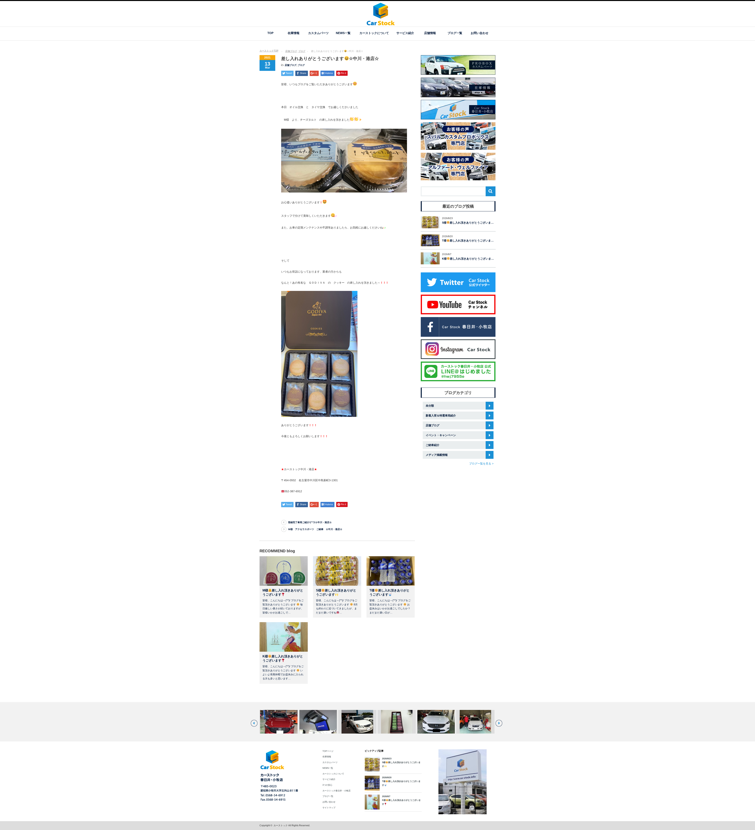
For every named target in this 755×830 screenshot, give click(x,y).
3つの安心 (327, 785)
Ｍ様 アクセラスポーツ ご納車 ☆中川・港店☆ (315, 529)
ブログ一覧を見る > (481, 463)
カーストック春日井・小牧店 (336, 790)
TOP (270, 33)
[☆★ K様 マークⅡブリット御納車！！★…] (318, 722)
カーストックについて (374, 33)
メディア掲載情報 (437, 454)
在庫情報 (293, 33)
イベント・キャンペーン (441, 435)
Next (498, 723)
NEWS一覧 (343, 33)
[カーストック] (381, 23)
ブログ (301, 51)
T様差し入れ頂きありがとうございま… (468, 240)
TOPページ (327, 751)
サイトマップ (328, 807)
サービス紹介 (405, 33)
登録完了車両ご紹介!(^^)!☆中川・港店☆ (310, 522)
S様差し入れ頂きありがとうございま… (468, 222)
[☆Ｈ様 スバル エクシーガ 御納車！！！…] (475, 722)
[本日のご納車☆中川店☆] (397, 722)
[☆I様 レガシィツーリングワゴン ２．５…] (436, 722)
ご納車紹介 (432, 445)
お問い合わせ (479, 33)
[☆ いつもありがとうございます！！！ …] (357, 722)
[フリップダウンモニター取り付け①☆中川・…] (279, 722)
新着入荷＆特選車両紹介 (441, 415)
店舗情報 (430, 33)
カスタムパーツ (318, 33)
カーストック (280, 825)
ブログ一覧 (454, 33)
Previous (254, 723)
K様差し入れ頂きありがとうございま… (468, 258)
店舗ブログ (291, 51)
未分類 (430, 405)
